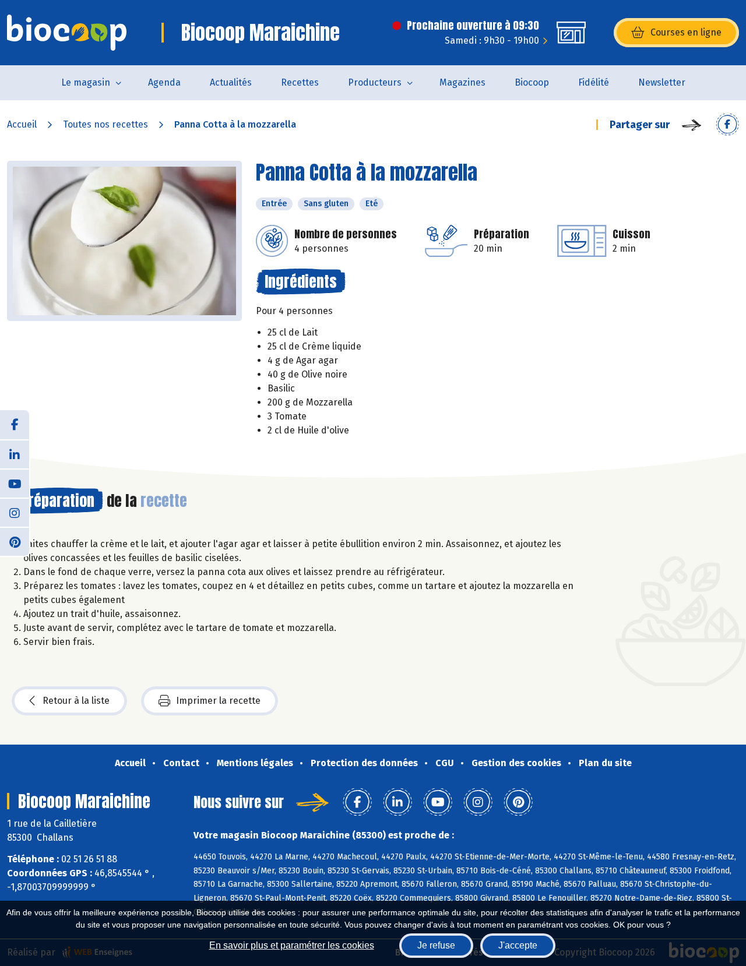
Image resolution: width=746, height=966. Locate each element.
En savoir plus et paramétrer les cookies (291, 945)
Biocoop (532, 82)
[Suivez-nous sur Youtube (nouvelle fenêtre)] (14, 483)
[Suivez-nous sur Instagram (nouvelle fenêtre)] (14, 512)
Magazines (462, 82)
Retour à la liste (76, 700)
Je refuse (436, 945)
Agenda (164, 82)
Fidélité (593, 82)
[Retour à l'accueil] (66, 33)
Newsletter (661, 82)
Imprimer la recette (218, 700)
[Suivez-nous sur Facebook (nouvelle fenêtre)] (14, 424)
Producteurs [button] (375, 82)
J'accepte (517, 945)
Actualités (231, 82)
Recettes (300, 82)
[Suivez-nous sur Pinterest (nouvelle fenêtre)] (14, 541)
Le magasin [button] (85, 82)
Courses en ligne (686, 32)
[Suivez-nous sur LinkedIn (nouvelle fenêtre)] (14, 453)
